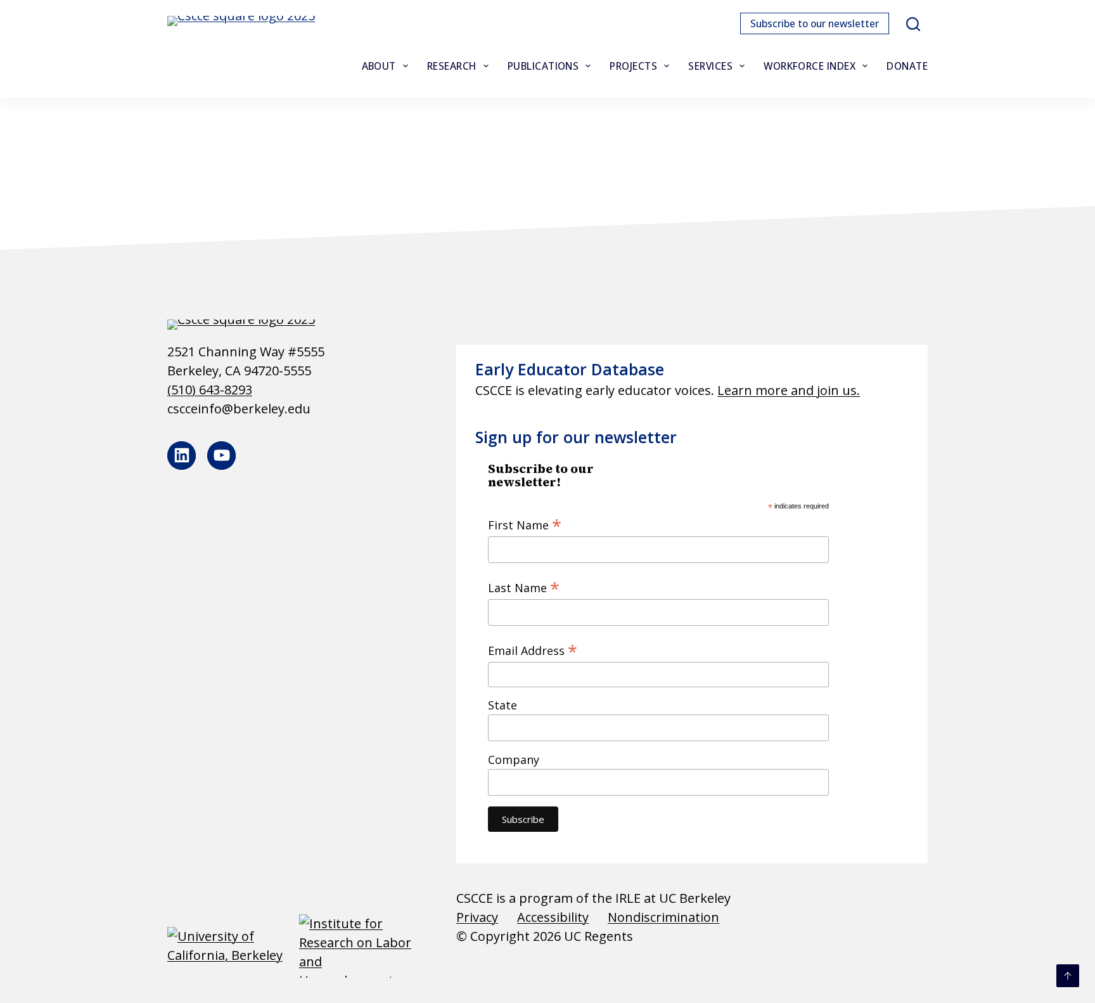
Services (710, 66)
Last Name (524, 587)
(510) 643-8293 (209, 389)
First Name (524, 524)
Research (452, 66)
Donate (907, 66)
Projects (633, 66)
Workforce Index (809, 66)
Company (513, 759)
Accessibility (553, 917)
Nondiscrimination (663, 917)
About (379, 66)
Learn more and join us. (788, 390)
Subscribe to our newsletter (814, 23)
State (502, 705)
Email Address (532, 650)
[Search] (913, 24)
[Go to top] (1067, 975)
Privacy (477, 917)
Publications (543, 66)
